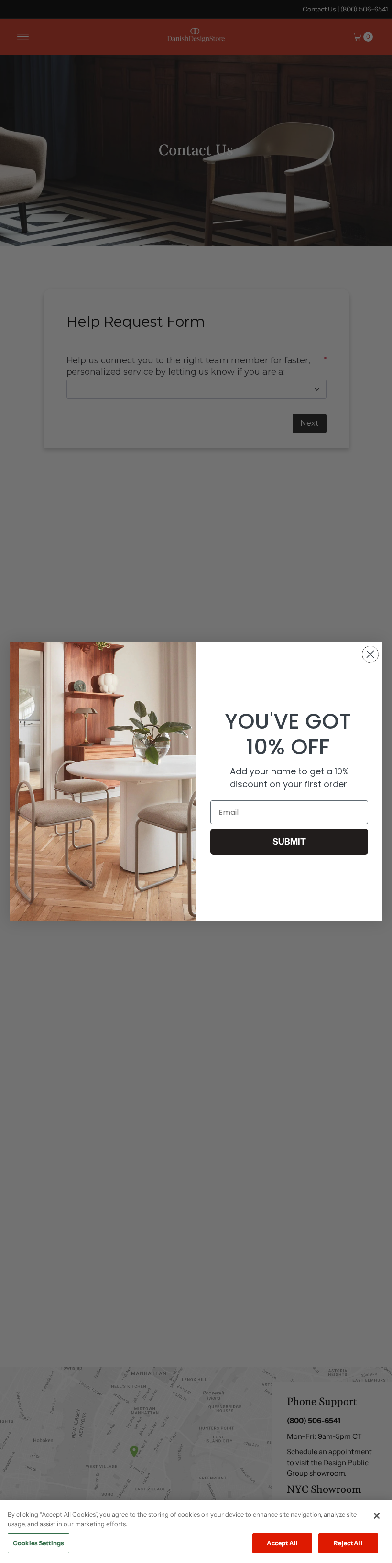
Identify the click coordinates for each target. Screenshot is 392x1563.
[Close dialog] (370, 654)
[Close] (376, 1515)
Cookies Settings (38, 1543)
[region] (196, 1531)
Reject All (348, 1543)
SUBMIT (289, 841)
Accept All (282, 1543)
